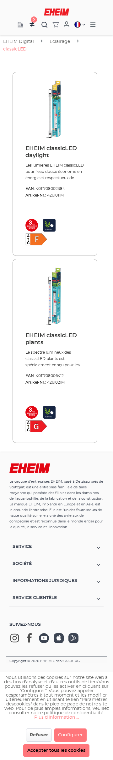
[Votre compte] (66, 24)
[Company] (20, 24)
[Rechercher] (44, 24)
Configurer (70, 735)
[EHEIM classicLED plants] (55, 295)
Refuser (39, 735)
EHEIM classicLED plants (51, 339)
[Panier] (53, 24)
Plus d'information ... (56, 717)
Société (22, 564)
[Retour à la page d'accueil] (56, 12)
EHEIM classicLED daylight (51, 152)
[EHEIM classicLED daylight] (55, 108)
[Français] (79, 24)
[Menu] (93, 24)
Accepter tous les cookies (56, 750)
